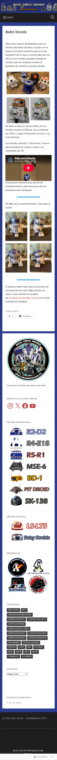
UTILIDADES (26, 656)
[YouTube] (32, 405)
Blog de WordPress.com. (28, 750)
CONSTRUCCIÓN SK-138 (37, 638)
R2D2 (10, 652)
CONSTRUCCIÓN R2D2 (16, 633)
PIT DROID (39, 647)
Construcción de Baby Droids (23, 298)
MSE (29, 647)
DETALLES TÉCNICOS (31, 643)
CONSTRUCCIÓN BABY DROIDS (19, 615)
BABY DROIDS (13, 610)
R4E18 (18, 652)
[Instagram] (10, 405)
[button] (16, 226)
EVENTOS (11, 647)
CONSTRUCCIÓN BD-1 (16, 619)
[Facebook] (25, 405)
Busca (52, 17)
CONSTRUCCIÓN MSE (16, 624)
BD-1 (24, 610)
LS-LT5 (21, 647)
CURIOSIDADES (13, 643)
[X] (17, 405)
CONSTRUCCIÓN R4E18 (37, 633)
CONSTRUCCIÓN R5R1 (16, 638)
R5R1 (26, 652)
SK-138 (34, 652)
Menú (10, 17)
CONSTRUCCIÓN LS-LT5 (37, 619)
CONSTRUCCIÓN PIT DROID (18, 629)
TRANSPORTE (13, 656)
